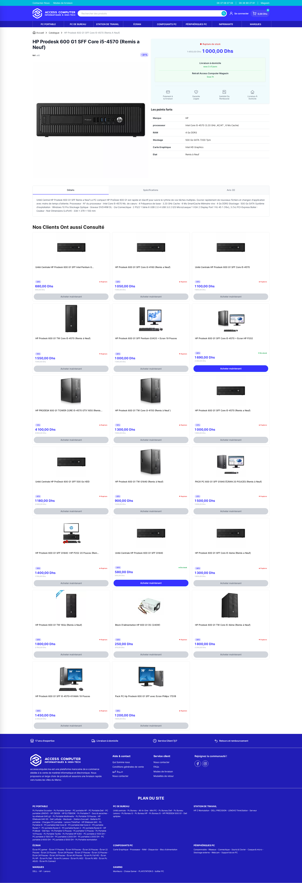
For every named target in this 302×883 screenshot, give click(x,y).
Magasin (265, 3)
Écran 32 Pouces (99, 852)
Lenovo (47, 871)
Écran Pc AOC (77, 858)
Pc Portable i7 (83, 813)
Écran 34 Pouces (40, 855)
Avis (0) (231, 190)
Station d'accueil (81, 819)
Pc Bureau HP (141, 813)
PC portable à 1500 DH (43, 836)
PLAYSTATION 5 (146, 871)
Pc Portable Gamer (62, 810)
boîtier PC (159, 871)
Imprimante (226, 24)
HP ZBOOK (55, 813)
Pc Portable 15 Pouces (86, 816)
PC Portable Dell (96, 810)
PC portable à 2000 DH (65, 836)
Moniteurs (117, 871)
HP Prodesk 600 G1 (60, 200)
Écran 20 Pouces (90, 849)
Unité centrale (119, 810)
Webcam (216, 852)
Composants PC (166, 24)
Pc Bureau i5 (155, 813)
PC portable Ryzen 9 (92, 828)
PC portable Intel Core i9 (55, 825)
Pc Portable (48, 24)
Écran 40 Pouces (74, 855)
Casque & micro (255, 849)
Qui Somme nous (121, 762)
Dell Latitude (55, 819)
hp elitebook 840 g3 (42, 816)
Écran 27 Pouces (82, 852)
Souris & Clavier (239, 849)
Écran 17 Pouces (56, 849)
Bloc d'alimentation (168, 849)
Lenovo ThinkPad (72, 822)
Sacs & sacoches (99, 813)
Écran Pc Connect (48, 861)
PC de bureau (78, 24)
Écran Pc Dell (46, 858)
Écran (137, 24)
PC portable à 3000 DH (88, 836)
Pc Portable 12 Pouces (61, 831)
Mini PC (153, 810)
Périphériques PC (196, 24)
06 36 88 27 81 (247, 3)
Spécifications (150, 190)
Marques (255, 24)
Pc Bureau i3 (127, 813)
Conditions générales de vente (128, 766)
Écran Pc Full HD (91, 855)
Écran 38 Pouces (57, 855)
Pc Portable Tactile (52, 834)
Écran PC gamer (40, 849)
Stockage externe (202, 852)
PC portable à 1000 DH (94, 834)
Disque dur (153, 849)
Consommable (200, 849)
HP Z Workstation (201, 810)
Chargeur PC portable (52, 822)
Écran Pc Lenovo (61, 858)
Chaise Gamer (130, 871)
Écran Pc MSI (91, 858)
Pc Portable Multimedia (63, 816)
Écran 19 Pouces (73, 849)
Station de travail (107, 24)
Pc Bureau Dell (165, 810)
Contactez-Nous (41, 3)
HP (40, 871)
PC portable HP (80, 810)
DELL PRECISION (218, 810)
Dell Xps (46, 831)
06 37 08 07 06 (225, 3)
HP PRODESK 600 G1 (172, 813)
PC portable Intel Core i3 (79, 825)
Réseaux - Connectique (219, 849)
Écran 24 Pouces (65, 852)
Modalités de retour (164, 776)
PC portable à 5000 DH (63, 839)
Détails (70, 190)
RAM (144, 849)
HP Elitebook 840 (89, 822)
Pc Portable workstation (86, 839)
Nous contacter (120, 776)
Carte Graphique (120, 849)
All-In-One (143, 810)
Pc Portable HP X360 (72, 834)
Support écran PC (229, 852)
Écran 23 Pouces (48, 852)
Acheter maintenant (71, 296)
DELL (35, 871)
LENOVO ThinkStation (238, 810)
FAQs (156, 766)
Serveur (253, 810)
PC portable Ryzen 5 (51, 828)
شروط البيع (117, 771)
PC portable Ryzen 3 (71, 828)
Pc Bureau (132, 810)
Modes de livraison (63, 3)
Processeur (135, 849)
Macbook (67, 819)
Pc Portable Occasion (42, 810)
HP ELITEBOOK (69, 813)
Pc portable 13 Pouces (83, 831)
